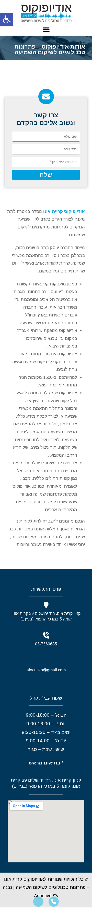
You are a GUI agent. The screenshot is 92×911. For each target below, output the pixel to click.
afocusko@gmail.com (46, 670)
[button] (6, 19)
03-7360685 (46, 644)
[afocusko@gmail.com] (46, 660)
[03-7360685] (46, 635)
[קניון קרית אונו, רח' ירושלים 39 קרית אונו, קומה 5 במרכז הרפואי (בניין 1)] (46, 605)
